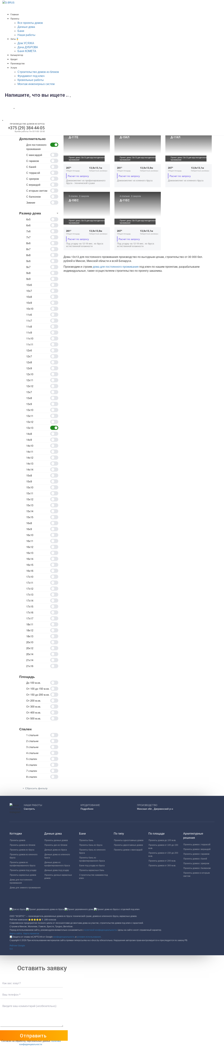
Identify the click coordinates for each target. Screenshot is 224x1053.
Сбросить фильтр (36, 789)
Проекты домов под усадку (23, 870)
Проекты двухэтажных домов (128, 845)
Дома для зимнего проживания (25, 887)
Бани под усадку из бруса (92, 865)
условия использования (89, 937)
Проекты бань (86, 840)
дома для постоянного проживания (116, 267)
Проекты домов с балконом (197, 868)
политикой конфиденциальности (100, 930)
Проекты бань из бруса (90, 845)
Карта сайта (16, 933)
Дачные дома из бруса (55, 850)
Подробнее (86, 808)
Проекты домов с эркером (196, 863)
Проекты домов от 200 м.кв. (162, 861)
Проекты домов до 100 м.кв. (162, 840)
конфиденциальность (64, 937)
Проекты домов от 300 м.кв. (162, 865)
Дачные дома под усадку (56, 870)
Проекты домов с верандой (197, 849)
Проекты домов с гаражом (196, 854)
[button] (112, 947)
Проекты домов (17, 840)
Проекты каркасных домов (23, 875)
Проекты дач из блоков (55, 845)
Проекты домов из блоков (22, 845)
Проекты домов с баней (195, 859)
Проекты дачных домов (56, 840)
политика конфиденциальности (40, 1042)
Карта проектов (31, 933)
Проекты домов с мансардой (128, 850)
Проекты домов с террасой (196, 844)
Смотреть (29, 808)
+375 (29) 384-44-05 (26, 128)
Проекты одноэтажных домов (128, 840)
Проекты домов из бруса (22, 850)
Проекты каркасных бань (91, 870)
